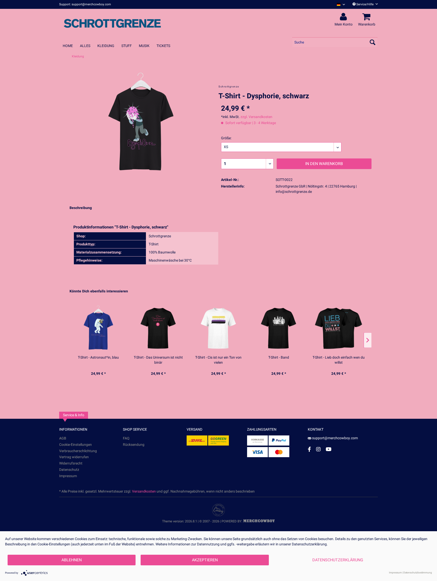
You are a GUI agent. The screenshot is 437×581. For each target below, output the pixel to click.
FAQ (126, 438)
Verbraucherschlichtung (78, 451)
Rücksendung (133, 444)
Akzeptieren (205, 560)
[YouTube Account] (329, 449)
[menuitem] (339, 4)
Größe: (226, 138)
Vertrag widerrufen (74, 457)
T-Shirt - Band (278, 357)
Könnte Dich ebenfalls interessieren (99, 291)
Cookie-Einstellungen (75, 444)
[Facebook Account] (309, 449)
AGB (62, 438)
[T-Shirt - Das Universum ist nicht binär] (158, 328)
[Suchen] (372, 42)
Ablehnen (71, 560)
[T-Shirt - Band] (278, 328)
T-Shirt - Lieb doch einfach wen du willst (339, 360)
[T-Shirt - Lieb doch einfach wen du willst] (338, 328)
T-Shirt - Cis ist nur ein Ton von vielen (218, 360)
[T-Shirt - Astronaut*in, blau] (98, 328)
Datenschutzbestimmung (417, 572)
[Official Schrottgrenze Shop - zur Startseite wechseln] (112, 23)
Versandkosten (144, 491)
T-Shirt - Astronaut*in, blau (98, 357)
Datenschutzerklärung (337, 560)
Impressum (68, 476)
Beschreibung (81, 208)
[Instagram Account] (318, 449)
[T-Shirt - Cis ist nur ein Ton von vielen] (218, 328)
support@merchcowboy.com (335, 438)
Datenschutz (69, 469)
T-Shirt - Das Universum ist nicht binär (158, 360)
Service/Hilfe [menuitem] (365, 4)
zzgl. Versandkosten (256, 117)
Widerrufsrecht (70, 463)
